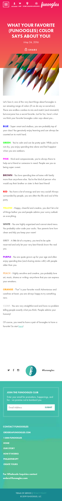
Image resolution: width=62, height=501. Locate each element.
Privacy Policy (39, 493)
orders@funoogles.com (17, 432)
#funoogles (48, 370)
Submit (48, 407)
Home (6, 443)
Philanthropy (11, 459)
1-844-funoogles (12, 438)
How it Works (11, 454)
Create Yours (10, 464)
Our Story (9, 448)
